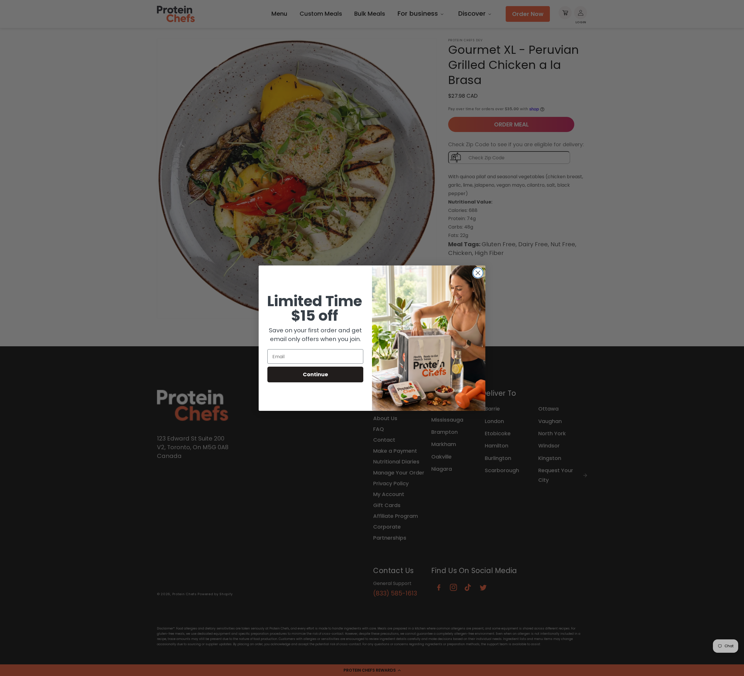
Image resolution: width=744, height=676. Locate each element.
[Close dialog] (478, 273)
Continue (315, 374)
